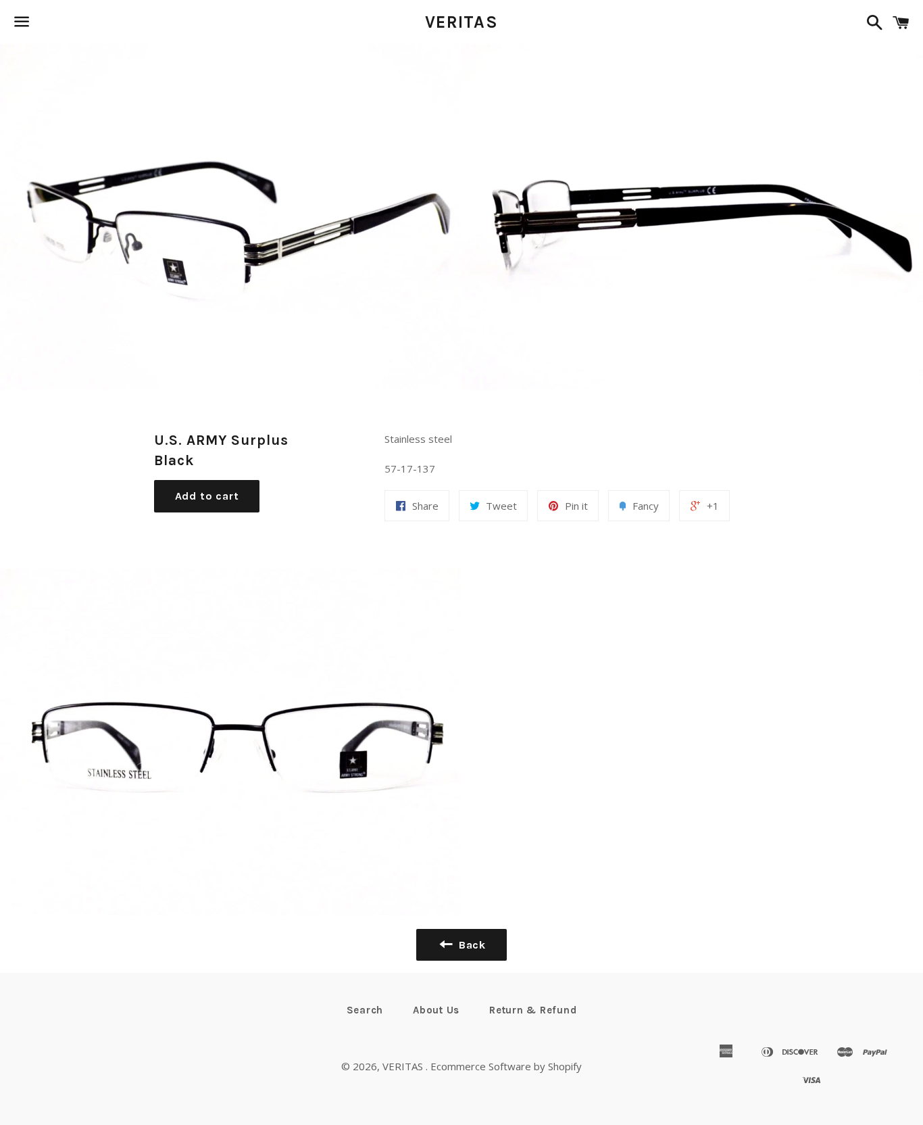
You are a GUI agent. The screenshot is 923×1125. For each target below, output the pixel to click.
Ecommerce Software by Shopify (506, 1066)
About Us (436, 1010)
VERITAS (461, 22)
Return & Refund (532, 1010)
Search (365, 1010)
